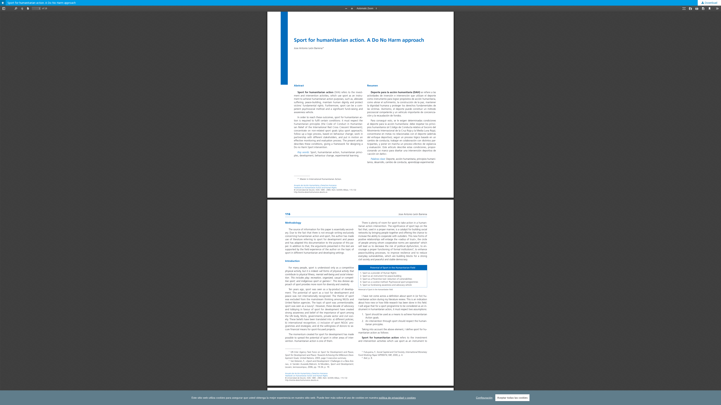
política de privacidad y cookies (397, 397)
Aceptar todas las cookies (512, 397)
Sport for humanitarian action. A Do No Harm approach (42, 2)
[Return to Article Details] (3, 3)
